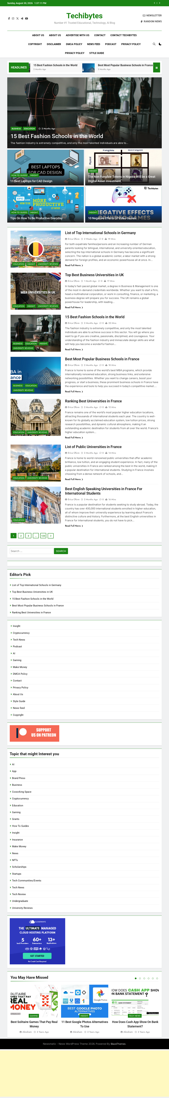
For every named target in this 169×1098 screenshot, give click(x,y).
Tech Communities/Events (26, 880)
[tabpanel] (34, 1009)
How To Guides (19, 175)
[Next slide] (159, 3)
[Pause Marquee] (156, 67)
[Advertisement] (84, 1073)
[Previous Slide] (154, 3)
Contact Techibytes (123, 35)
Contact (99, 35)
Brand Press (18, 778)
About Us (38, 35)
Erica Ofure (74, 239)
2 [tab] (140, 978)
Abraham (27, 1031)
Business (16, 128)
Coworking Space (21, 791)
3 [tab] (144, 978)
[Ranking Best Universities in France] (136, 69)
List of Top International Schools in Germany (100, 233)
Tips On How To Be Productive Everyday (36, 218)
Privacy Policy (131, 44)
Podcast (110, 44)
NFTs (15, 860)
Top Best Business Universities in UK (94, 275)
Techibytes (84, 15)
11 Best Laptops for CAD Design (31, 181)
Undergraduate (20, 901)
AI (14, 653)
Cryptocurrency (21, 632)
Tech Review (19, 894)
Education (29, 128)
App (14, 771)
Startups (16, 873)
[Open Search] (154, 44)
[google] (22, 19)
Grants (15, 819)
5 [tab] (153, 978)
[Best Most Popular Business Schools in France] (60, 69)
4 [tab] (148, 978)
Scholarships (19, 866)
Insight (34, 175)
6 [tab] (157, 978)
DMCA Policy (74, 44)
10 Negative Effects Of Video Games (112, 218)
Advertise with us (77, 35)
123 (43, 535)
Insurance (17, 839)
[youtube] (26, 19)
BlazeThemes (118, 1043)
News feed (93, 44)
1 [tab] (135, 978)
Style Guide (96, 53)
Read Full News (73, 265)
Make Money (20, 667)
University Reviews (48, 264)
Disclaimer (54, 44)
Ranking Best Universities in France (93, 401)
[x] (17, 19)
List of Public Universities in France (93, 447)
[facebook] (9, 19)
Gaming (17, 660)
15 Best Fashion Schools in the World (94, 317)
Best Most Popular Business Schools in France (124, 3)
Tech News (19, 639)
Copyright (35, 44)
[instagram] (13, 19)
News (15, 853)
